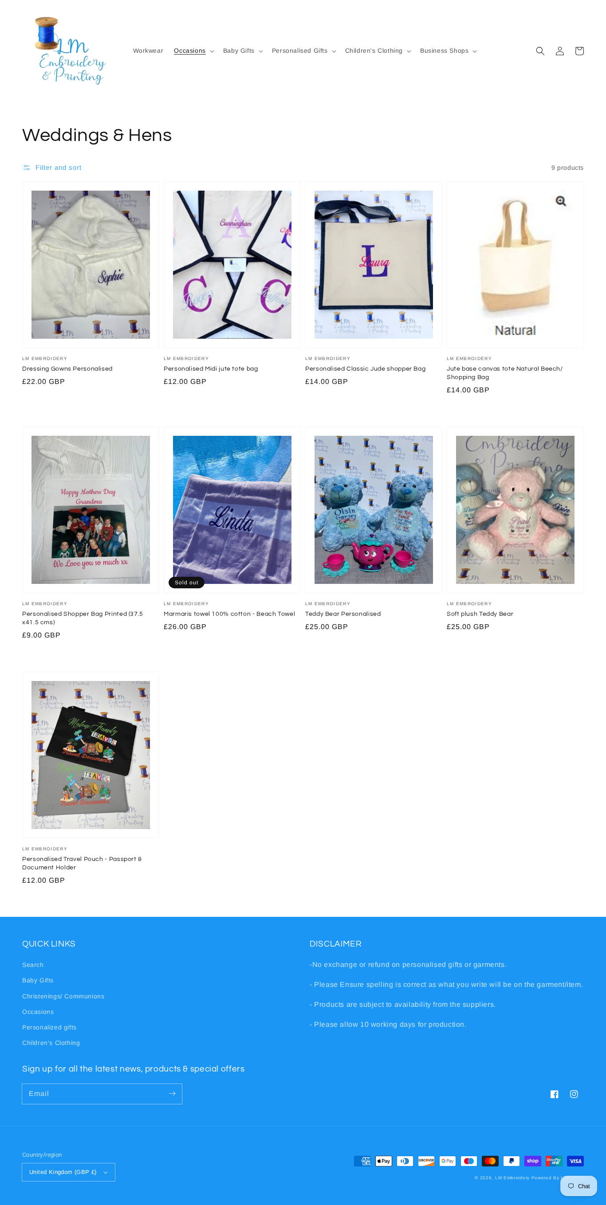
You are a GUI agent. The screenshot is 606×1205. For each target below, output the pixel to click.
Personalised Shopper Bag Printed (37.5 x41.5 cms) (82, 618)
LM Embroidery (512, 1177)
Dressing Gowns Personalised (67, 369)
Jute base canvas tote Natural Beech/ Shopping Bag (505, 373)
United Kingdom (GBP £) (63, 1172)
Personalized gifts (49, 1027)
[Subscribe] (172, 1093)
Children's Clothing (51, 1042)
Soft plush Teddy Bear (480, 614)
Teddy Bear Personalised (343, 614)
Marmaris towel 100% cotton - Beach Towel (229, 614)
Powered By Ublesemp (557, 1177)
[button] (193, 50)
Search (33, 964)
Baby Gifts (38, 980)
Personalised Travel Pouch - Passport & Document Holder (82, 863)
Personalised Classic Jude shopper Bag (365, 369)
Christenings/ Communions (63, 996)
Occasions (38, 1011)
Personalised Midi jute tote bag (211, 369)
